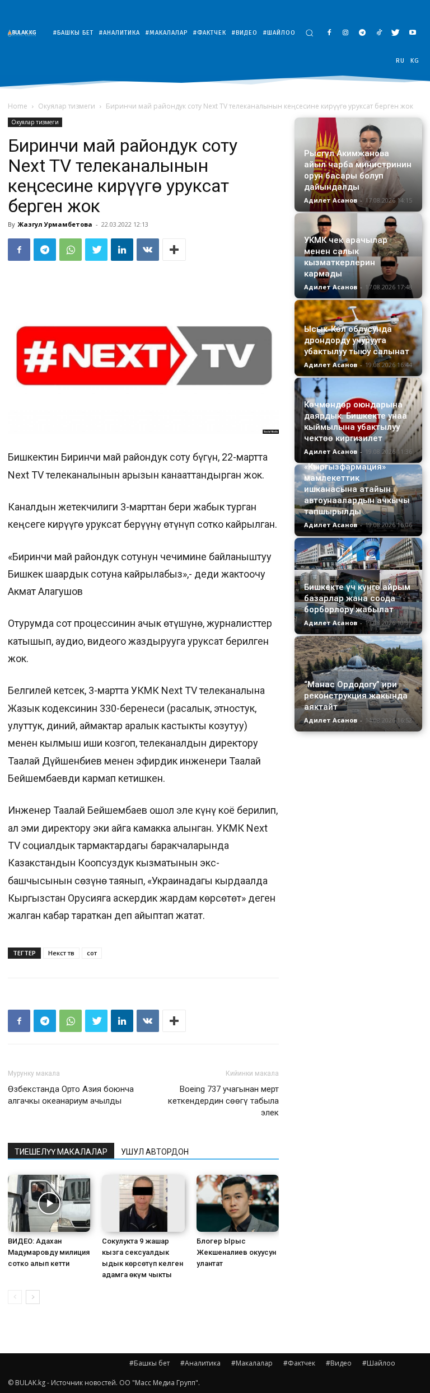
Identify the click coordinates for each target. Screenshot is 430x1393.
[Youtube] (412, 33)
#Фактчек (299, 1363)
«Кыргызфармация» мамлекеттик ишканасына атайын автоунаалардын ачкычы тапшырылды (357, 489)
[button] (309, 33)
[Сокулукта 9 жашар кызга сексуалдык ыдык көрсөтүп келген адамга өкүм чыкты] (143, 1203)
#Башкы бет (149, 1363)
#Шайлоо (378, 1363)
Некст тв (61, 953)
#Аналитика (200, 1363)
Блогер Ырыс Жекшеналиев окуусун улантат (236, 1252)
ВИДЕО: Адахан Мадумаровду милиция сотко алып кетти (49, 1252)
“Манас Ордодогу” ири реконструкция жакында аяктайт (356, 695)
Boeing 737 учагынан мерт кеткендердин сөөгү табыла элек (223, 1101)
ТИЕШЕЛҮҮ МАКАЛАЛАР (61, 1151)
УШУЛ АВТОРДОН (155, 1151)
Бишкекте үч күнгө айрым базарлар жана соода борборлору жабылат (357, 598)
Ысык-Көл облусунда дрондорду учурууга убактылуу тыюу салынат (356, 340)
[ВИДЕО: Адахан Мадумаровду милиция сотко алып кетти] (49, 1203)
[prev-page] (15, 1297)
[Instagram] (346, 33)
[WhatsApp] (70, 249)
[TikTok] (379, 33)
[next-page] (33, 1297)
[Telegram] (362, 33)
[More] (174, 249)
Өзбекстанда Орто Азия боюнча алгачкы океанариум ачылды (71, 1095)
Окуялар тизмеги (66, 106)
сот (92, 953)
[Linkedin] (122, 249)
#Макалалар (252, 1363)
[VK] (148, 249)
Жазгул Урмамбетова (55, 224)
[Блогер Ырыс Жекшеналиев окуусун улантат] (238, 1203)
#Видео (339, 1363)
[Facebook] (329, 33)
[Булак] (24, 33)
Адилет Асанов (330, 200)
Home (17, 106)
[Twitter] (395, 33)
